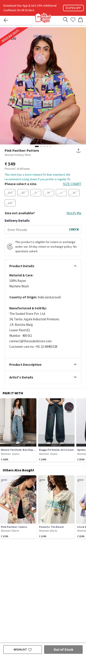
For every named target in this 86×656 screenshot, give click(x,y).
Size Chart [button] (72, 184)
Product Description (25, 365)
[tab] (43, 266)
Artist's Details (21, 377)
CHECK (74, 229)
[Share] (78, 151)
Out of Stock (63, 649)
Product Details (21, 266)
